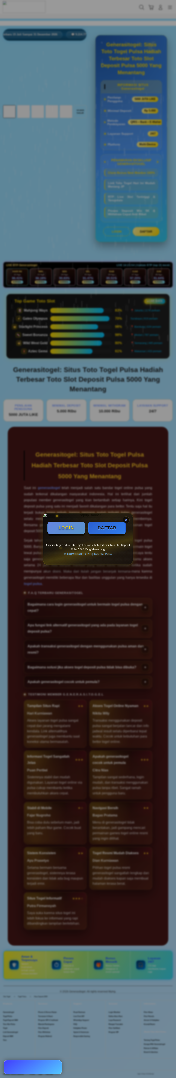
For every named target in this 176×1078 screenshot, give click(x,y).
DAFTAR (107, 527)
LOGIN (66, 527)
